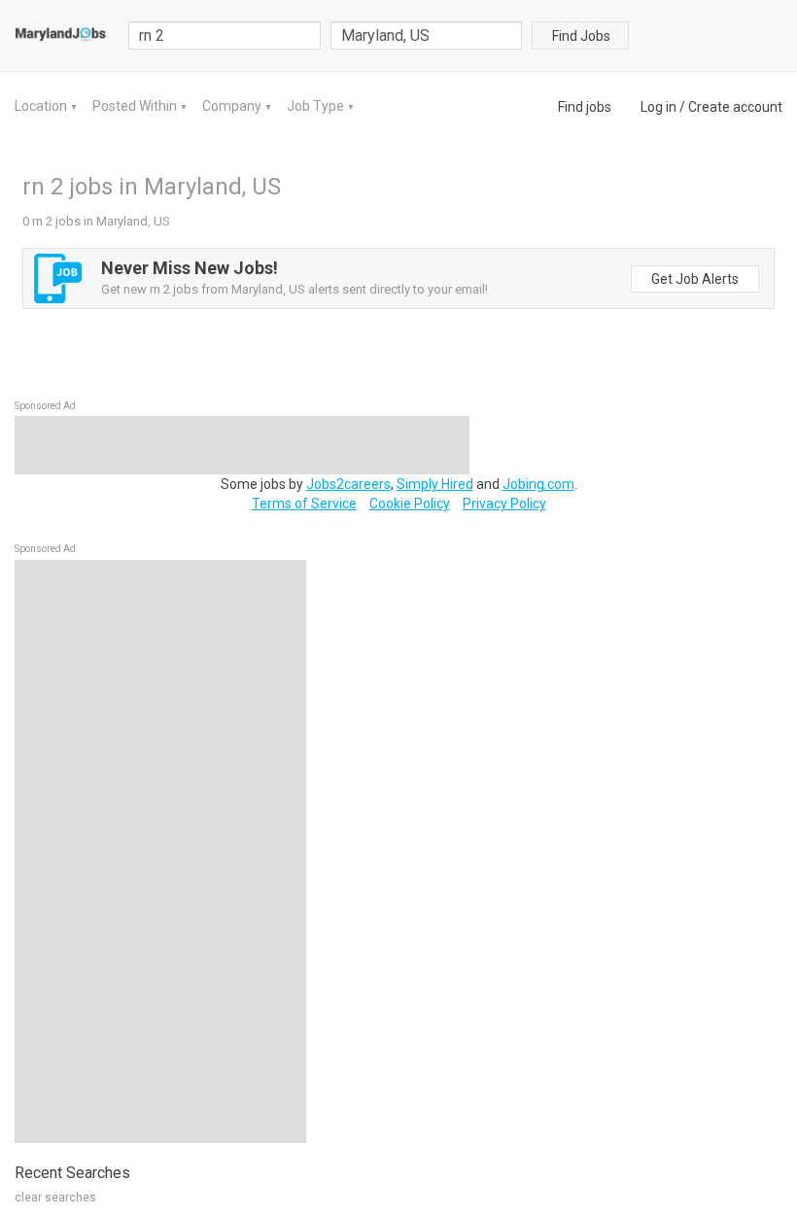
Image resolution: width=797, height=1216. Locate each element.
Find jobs (584, 107)
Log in (658, 107)
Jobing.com (538, 484)
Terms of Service (304, 503)
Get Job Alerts (695, 279)
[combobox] (426, 35)
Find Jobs (581, 36)
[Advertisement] (160, 851)
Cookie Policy (409, 503)
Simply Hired (435, 484)
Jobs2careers (348, 484)
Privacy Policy (504, 503)
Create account (735, 107)
